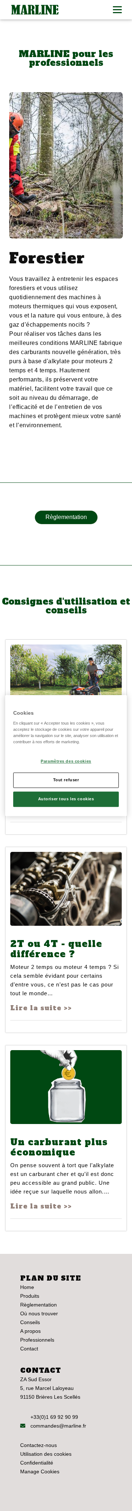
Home (27, 1287)
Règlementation (66, 517)
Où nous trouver (39, 1313)
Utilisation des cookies (46, 1454)
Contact (29, 1349)
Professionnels (37, 1340)
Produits (29, 1296)
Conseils (30, 1322)
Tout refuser (66, 780)
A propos (30, 1331)
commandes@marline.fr (57, 1426)
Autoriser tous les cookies (66, 799)
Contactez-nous (38, 1445)
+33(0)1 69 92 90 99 (54, 1417)
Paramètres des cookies (66, 761)
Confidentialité (36, 1463)
